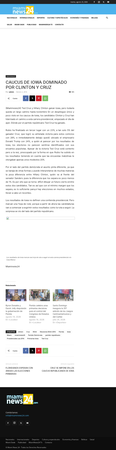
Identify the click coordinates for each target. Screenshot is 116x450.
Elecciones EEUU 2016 (48, 332)
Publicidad (31, 24)
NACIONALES (11, 76)
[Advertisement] (58, 54)
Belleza (94, 18)
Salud (9, 24)
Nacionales (12, 18)
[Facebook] (94, 2)
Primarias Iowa (32, 338)
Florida (61, 332)
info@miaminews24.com (17, 415)
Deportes (41, 18)
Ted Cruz (45, 338)
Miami (9, 335)
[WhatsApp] (45, 98)
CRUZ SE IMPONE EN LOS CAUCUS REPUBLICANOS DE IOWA (58, 369)
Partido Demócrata (35, 335)
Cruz (28, 332)
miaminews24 (20, 335)
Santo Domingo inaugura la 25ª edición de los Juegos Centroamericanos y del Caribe (63, 311)
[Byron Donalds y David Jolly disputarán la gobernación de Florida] (16, 295)
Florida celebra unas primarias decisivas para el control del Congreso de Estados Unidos (39, 311)
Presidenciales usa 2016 (15, 338)
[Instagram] (99, 2)
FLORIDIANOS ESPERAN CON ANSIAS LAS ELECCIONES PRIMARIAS (19, 371)
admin (11, 92)
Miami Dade (19, 24)
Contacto (59, 24)
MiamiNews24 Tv (45, 24)
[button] (107, 18)
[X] (103, 2)
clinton (20, 332)
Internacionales (27, 18)
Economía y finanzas (79, 18)
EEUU (35, 332)
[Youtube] (108, 2)
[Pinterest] (39, 98)
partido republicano (52, 335)
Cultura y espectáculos (57, 18)
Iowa (69, 332)
